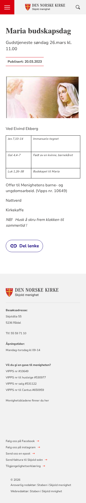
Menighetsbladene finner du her (27, 400)
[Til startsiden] (32, 291)
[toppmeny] (7, 7)
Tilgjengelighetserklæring (23, 466)
